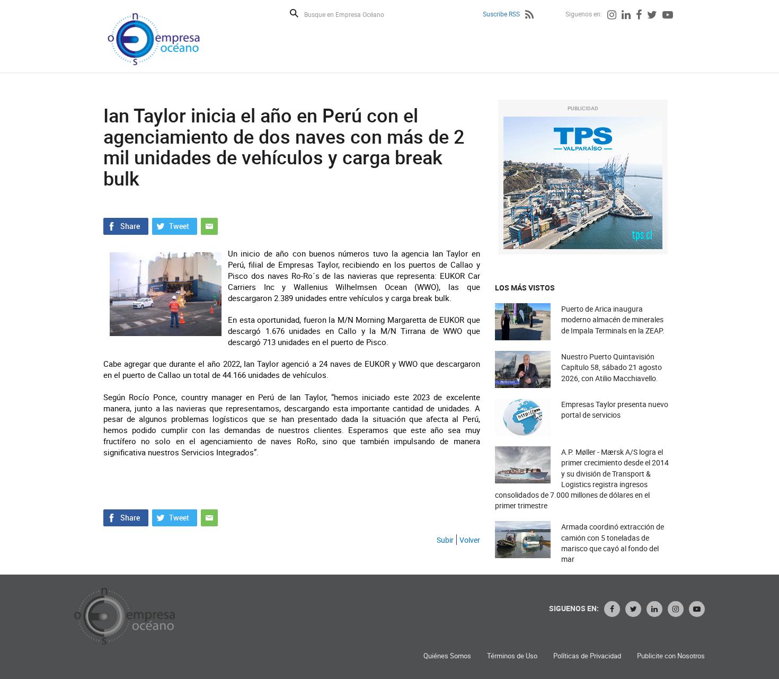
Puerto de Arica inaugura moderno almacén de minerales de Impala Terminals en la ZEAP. (613, 319)
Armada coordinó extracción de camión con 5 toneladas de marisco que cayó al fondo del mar (612, 543)
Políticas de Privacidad (587, 655)
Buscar (294, 13)
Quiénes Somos (447, 655)
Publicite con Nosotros (671, 655)
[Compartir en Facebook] (125, 225)
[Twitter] (652, 16)
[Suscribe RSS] (529, 16)
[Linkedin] (626, 16)
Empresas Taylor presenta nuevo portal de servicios (614, 409)
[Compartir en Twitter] (174, 225)
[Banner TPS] (582, 183)
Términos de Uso (512, 655)
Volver (469, 540)
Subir (445, 540)
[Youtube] (667, 16)
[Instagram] (611, 16)
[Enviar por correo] (209, 225)
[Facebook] (639, 16)
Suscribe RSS (501, 14)
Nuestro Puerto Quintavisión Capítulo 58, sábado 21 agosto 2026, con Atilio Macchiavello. (611, 367)
